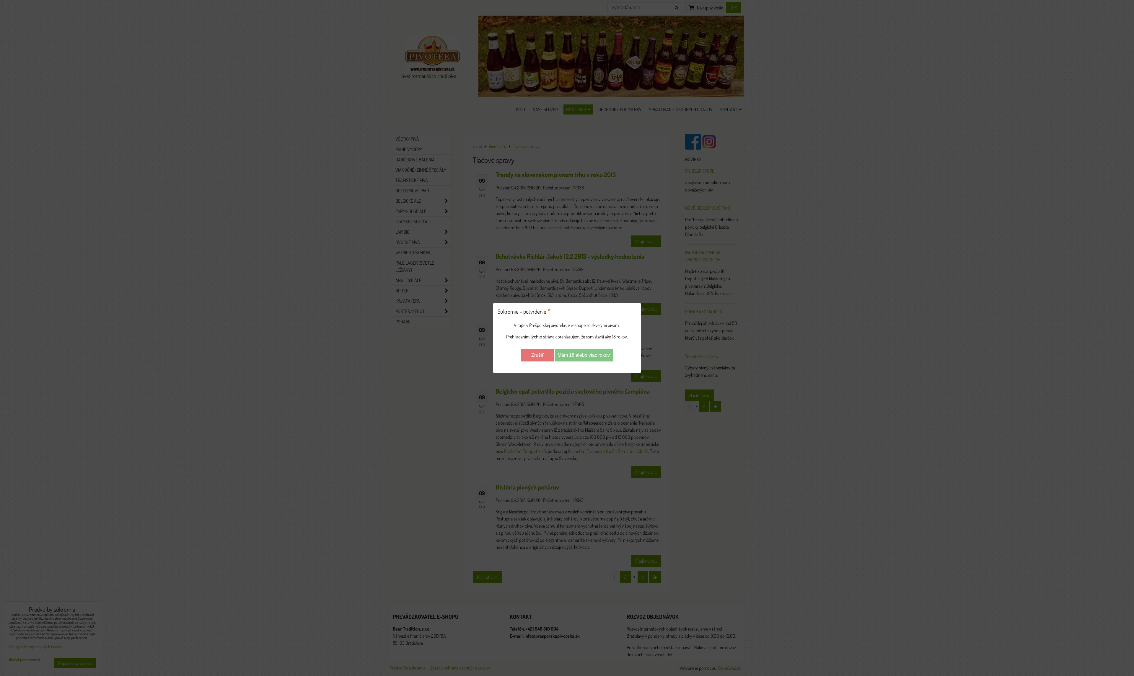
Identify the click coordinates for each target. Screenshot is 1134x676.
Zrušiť (537, 355)
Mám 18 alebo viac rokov (584, 355)
